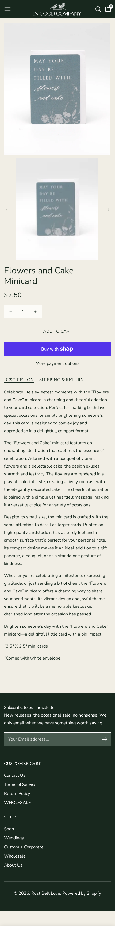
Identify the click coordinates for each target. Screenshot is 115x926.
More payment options (57, 363)
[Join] (104, 739)
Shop (9, 829)
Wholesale (15, 856)
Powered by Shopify (81, 893)
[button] (7, 9)
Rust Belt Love (45, 893)
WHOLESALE (17, 803)
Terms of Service (20, 784)
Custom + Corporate (24, 847)
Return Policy (17, 794)
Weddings (14, 838)
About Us (13, 865)
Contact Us (14, 775)
